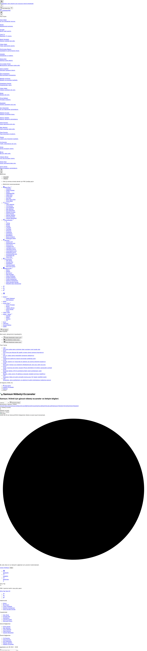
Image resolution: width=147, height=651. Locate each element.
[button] (1, 12)
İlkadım (44, 406)
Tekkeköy (61, 406)
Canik (30, 406)
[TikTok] (4, 290)
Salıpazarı (55, 406)
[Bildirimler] (1, 172)
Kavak (47, 406)
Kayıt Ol (8, 591)
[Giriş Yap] (1, 170)
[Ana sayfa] (4, 293)
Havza (40, 406)
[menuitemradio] (12, 337)
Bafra (27, 406)
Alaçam (10, 406)
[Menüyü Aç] (1, 5)
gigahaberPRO (6, 10)
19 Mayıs (5, 406)
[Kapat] (1, 14)
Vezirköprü (70, 406)
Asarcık (14, 406)
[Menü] (1, 1)
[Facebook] (4, 286)
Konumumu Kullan (15, 402)
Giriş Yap (2, 591)
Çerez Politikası (4, 567)
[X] (4, 288)
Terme (65, 406)
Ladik (50, 406)
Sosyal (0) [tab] (6, 177)
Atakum (19, 406)
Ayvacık (23, 406)
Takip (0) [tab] (6, 178)
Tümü (1, 406)
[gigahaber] (17, 3)
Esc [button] (17, 650)
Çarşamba (35, 406)
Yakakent (76, 406)
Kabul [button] (11, 567)
